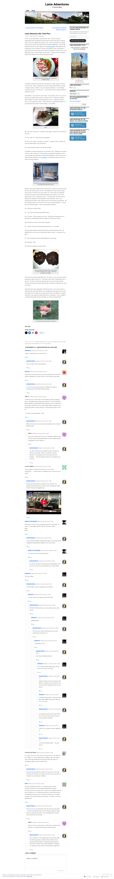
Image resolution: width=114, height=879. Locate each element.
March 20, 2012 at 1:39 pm (42, 421)
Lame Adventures (57, 4)
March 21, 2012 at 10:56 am (52, 725)
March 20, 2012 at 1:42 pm (42, 480)
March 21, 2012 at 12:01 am (48, 628)
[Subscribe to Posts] (70, 87)
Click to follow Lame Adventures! (78, 40)
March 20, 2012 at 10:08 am (36, 371)
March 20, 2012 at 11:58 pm (44, 617)
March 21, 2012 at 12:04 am (47, 640)
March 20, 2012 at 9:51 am (38, 350)
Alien (50, 131)
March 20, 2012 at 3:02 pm (45, 560)
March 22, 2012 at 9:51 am (39, 822)
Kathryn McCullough (31, 521)
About (33, 10)
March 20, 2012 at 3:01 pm (45, 448)
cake (52, 341)
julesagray (28, 573)
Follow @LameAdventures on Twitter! (78, 97)
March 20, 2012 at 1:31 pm (42, 361)
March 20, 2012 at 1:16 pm (44, 521)
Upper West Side (35, 343)
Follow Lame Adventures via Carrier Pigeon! (79, 28)
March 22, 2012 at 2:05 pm (45, 834)
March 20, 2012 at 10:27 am (36, 396)
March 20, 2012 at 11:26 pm (42, 769)
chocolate (56, 341)
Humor (37, 341)
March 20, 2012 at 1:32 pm (42, 384)
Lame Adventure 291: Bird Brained (34, 27)
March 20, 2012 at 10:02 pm (41, 594)
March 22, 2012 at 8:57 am (35, 783)
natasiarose (28, 350)
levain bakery (28, 343)
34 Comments (41, 36)
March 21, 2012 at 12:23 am (52, 694)
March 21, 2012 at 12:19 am (50, 663)
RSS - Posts (73, 87)
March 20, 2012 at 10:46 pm (43, 752)
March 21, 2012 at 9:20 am (55, 709)
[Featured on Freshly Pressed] (78, 116)
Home (27, 10)
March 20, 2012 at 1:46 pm (42, 537)
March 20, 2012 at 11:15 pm (45, 605)
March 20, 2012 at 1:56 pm (39, 433)
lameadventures (30, 361)
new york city (43, 341)
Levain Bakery (43, 157)
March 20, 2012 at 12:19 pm (41, 466)
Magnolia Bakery (51, 46)
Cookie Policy (29, 876)
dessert (64, 341)
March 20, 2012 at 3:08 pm (42, 584)
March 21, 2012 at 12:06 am (52, 651)
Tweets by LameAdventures (75, 101)
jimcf (26, 783)
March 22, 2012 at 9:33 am (42, 805)
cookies (60, 341)
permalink (48, 343)
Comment (60, 870)
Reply (46, 350)
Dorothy (27, 371)
